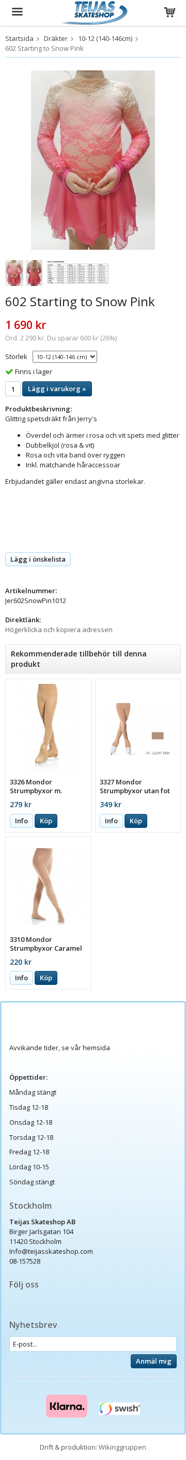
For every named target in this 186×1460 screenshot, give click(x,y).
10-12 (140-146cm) (105, 38)
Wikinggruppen (122, 1447)
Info (21, 820)
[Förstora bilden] (93, 159)
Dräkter (56, 38)
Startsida (19, 38)
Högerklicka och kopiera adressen (59, 629)
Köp (46, 820)
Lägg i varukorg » (57, 388)
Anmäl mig (154, 1361)
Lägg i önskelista (38, 559)
